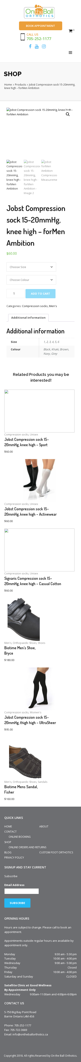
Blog (7, 852)
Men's (53, 306)
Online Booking (20, 837)
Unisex (34, 434)
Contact (10, 831)
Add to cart (40, 293)
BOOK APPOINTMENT (40, 26)
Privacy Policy (14, 857)
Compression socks (35, 306)
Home (8, 826)
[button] (68, 114)
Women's (35, 712)
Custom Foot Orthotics (56, 852)
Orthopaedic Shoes (25, 643)
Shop (7, 842)
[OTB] (40, 11)
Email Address (14, 885)
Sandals (42, 782)
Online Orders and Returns (27, 847)
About (43, 826)
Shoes (41, 643)
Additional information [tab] (28, 317)
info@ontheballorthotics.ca (30, 1034)
